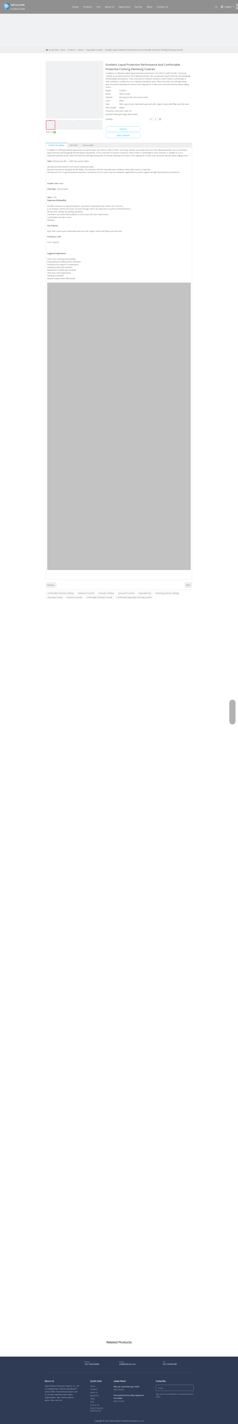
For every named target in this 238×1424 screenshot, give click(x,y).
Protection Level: (112, 111)
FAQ (92, 1402)
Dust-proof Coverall (126, 593)
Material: (109, 97)
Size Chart (74, 145)
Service (138, 6)
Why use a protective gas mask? (126, 1386)
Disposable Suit (145, 593)
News (149, 6)
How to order (88, 145)
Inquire (123, 129)
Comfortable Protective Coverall (99, 597)
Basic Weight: (111, 107)
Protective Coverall (74, 597)
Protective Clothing (106, 593)
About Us (109, 6)
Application (125, 6)
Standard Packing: (113, 114)
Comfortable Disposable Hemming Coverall (134, 597)
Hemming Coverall (54, 597)
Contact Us (162, 6)
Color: (108, 101)
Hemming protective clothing (167, 593)
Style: (108, 104)
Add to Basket (123, 135)
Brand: (108, 94)
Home (75, 6)
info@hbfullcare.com (127, 1364)
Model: (108, 90)
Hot (98, 6)
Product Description (56, 145)
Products (87, 6)
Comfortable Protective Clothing (60, 593)
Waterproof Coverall (86, 593)
